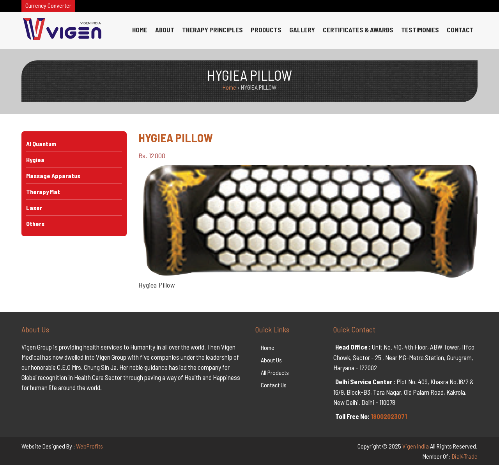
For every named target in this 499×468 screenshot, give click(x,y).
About (164, 30)
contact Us (274, 385)
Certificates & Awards (358, 30)
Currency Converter (48, 5)
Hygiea (35, 159)
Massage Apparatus (53, 175)
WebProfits (89, 446)
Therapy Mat (43, 191)
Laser (34, 207)
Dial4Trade (465, 456)
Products (266, 30)
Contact (460, 30)
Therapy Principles (212, 30)
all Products (275, 372)
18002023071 (389, 416)
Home (139, 30)
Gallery (302, 30)
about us (271, 360)
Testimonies (420, 30)
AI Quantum (41, 143)
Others (35, 223)
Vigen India (415, 446)
